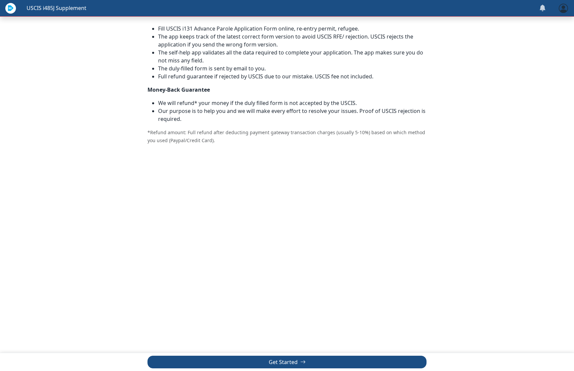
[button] (563, 7)
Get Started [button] (284, 362)
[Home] (10, 8)
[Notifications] (542, 8)
